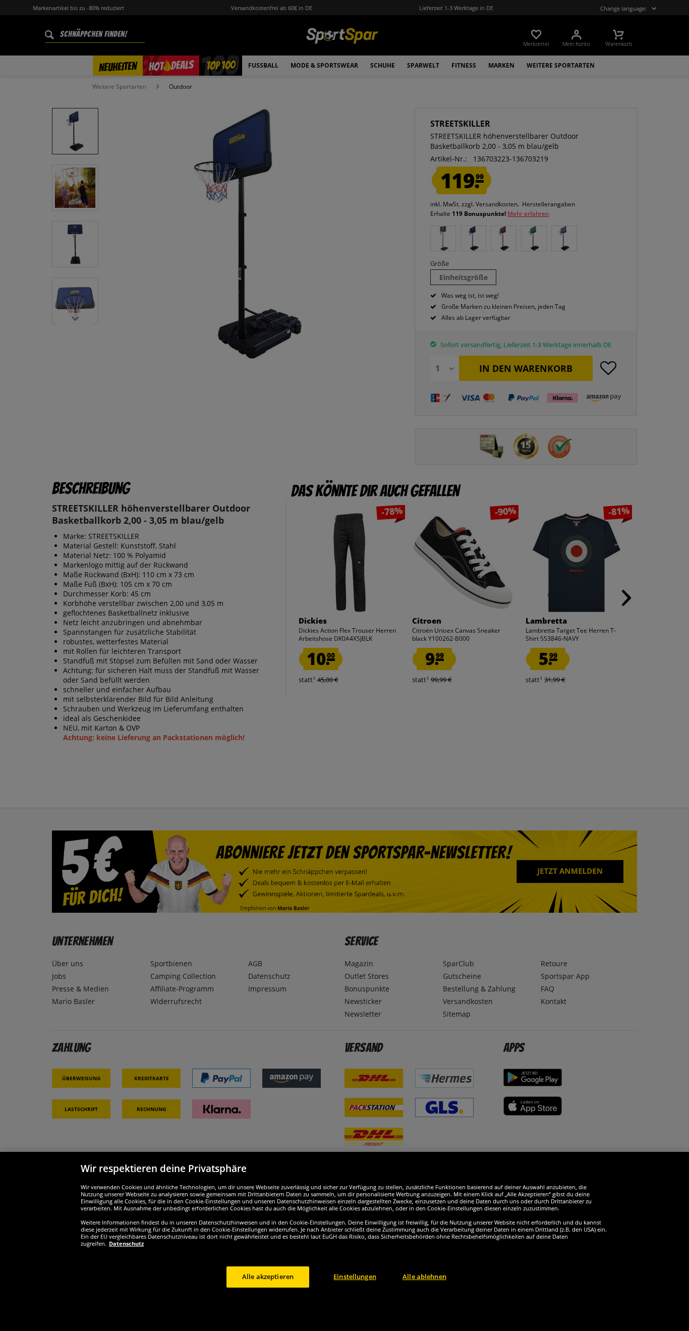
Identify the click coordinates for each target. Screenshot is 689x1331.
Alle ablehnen (424, 1276)
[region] (344, 1241)
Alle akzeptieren (268, 1276)
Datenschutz (126, 1243)
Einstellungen (354, 1276)
